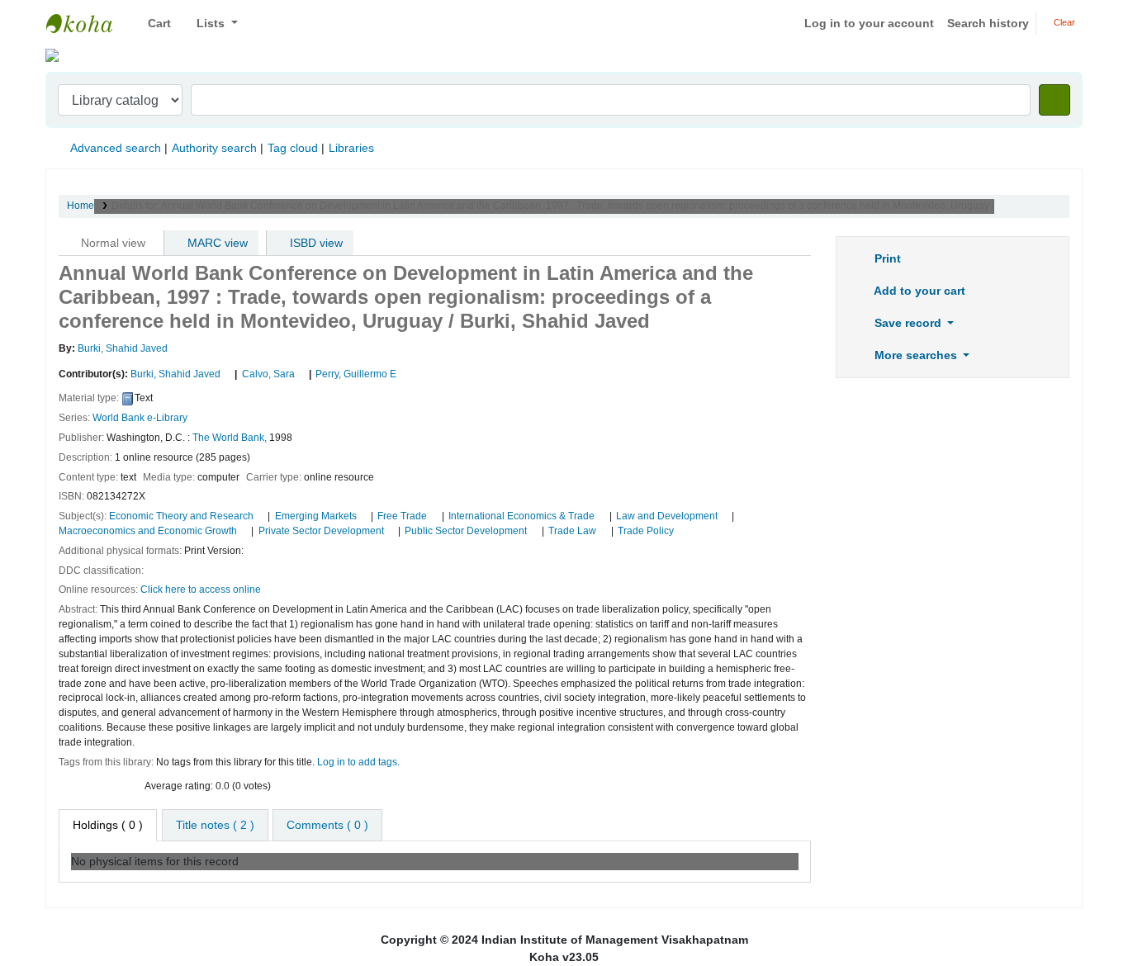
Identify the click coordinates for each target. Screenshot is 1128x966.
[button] (153, 23)
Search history (988, 23)
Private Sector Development (321, 531)
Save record (908, 322)
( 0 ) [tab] (108, 824)
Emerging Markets (316, 516)
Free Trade (402, 516)
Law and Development (667, 516)
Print (886, 258)
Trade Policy (646, 531)
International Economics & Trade (521, 516)
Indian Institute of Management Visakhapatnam (87, 23)
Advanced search (115, 147)
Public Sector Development (466, 531)
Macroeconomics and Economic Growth (148, 531)
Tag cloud (293, 147)
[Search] (1054, 100)
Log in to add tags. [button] (358, 762)
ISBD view (315, 242)
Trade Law (572, 531)
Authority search (214, 147)
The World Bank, (229, 437)
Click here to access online (200, 589)
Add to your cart (918, 290)
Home (80, 205)
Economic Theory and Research (181, 516)
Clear (1063, 22)
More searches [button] (915, 355)
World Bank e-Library (139, 418)
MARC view (216, 242)
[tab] (215, 825)
